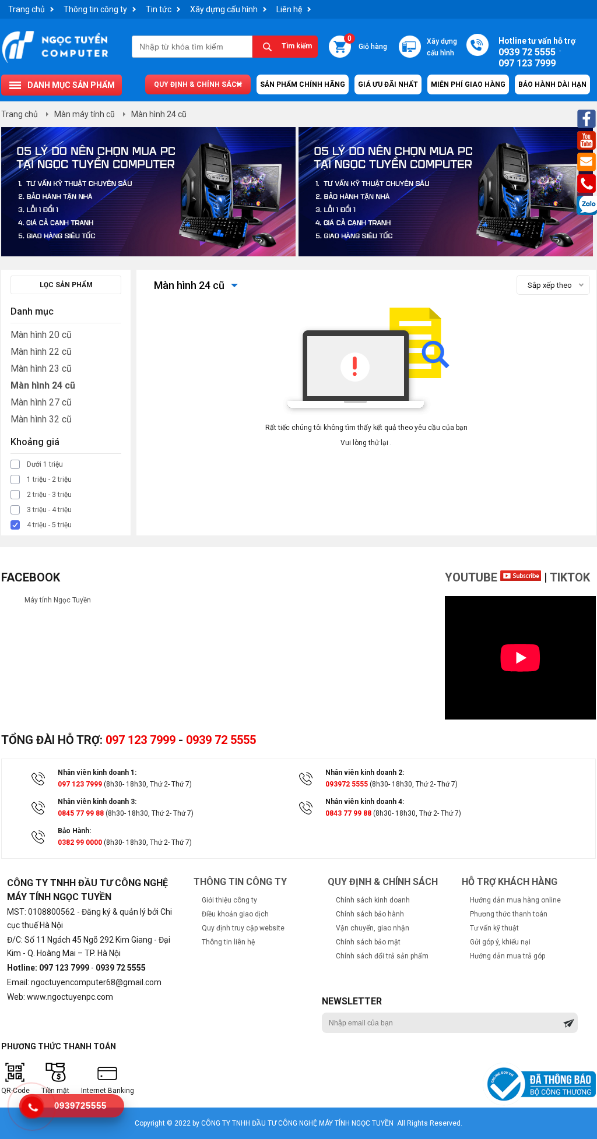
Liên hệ (289, 9)
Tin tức (158, 9)
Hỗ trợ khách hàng (509, 881)
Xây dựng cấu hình (224, 9)
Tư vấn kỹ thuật (494, 928)
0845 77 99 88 (81, 813)
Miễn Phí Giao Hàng (468, 84)
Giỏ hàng (367, 43)
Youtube (472, 577)
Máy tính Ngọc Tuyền (57, 600)
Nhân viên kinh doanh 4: (364, 802)
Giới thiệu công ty (229, 900)
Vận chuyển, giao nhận (372, 928)
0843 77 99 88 (348, 813)
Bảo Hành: (74, 831)
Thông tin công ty (95, 9)
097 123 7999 (140, 740)
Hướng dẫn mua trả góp (507, 956)
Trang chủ (26, 9)
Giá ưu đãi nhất (388, 84)
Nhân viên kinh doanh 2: (364, 772)
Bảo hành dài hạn (552, 84)
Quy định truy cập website (243, 928)
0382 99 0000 (80, 842)
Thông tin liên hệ (228, 942)
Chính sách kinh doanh (373, 900)
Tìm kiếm (297, 46)
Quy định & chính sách (198, 84)
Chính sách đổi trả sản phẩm (382, 956)
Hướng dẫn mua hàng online (515, 900)
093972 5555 (346, 784)
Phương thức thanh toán (508, 914)
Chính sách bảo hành (370, 914)
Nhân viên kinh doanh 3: (97, 802)
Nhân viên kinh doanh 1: (97, 772)
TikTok (570, 577)
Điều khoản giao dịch (235, 914)
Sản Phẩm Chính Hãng (302, 84)
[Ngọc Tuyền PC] (54, 62)
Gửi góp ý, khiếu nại (500, 942)
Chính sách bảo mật (368, 942)
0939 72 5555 (221, 740)
